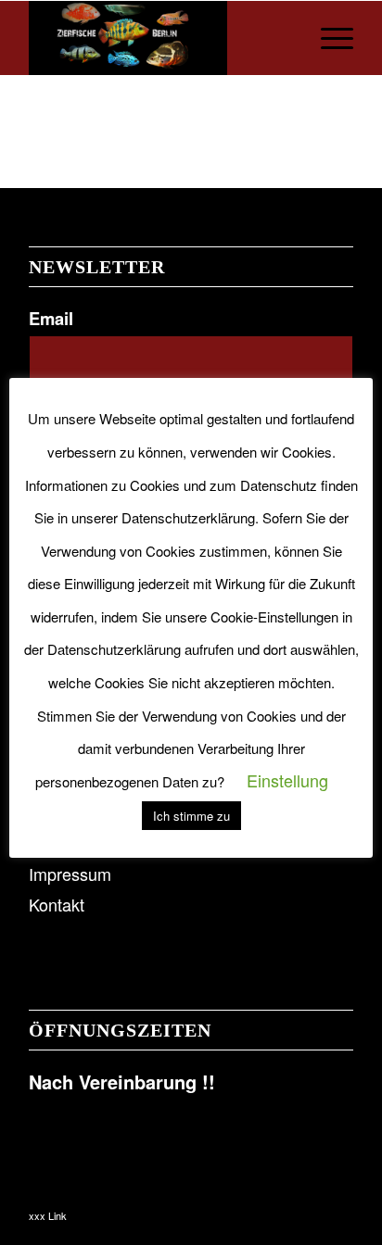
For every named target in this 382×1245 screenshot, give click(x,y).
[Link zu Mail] (339, 1210)
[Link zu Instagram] (311, 1210)
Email (51, 318)
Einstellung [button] (287, 780)
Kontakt (56, 904)
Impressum (70, 873)
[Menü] (327, 38)
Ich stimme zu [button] (191, 815)
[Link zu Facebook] (284, 1210)
